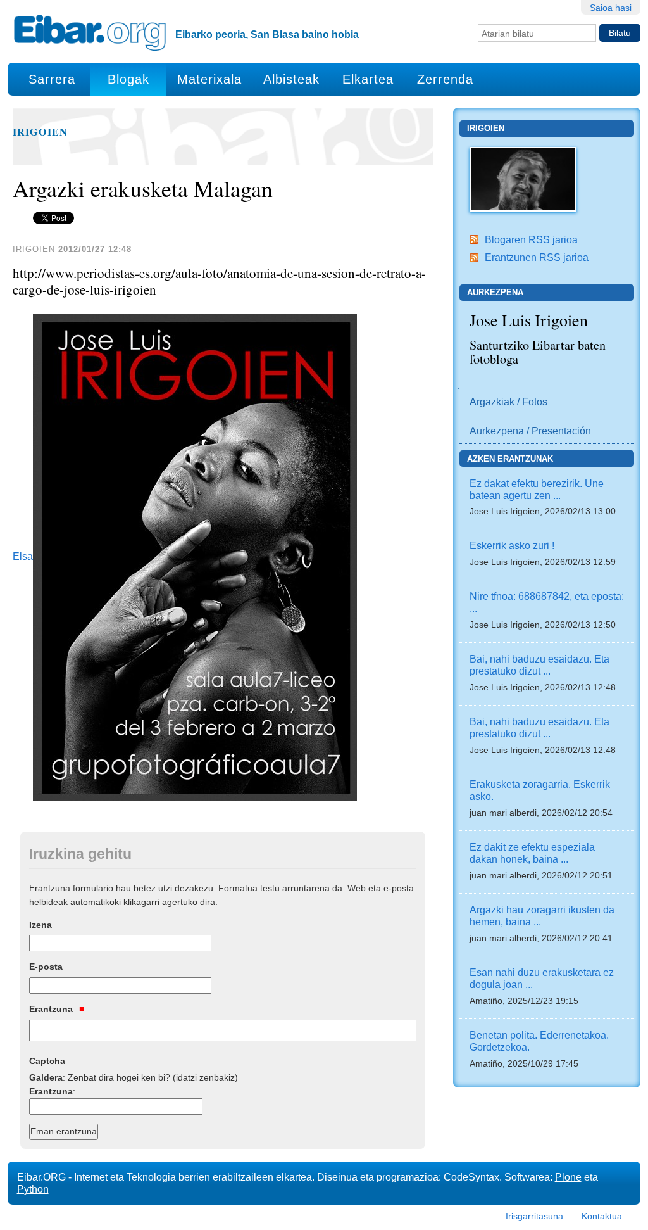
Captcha (47, 1061)
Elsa (23, 556)
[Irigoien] (523, 178)
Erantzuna (52, 1009)
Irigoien (40, 131)
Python (33, 1189)
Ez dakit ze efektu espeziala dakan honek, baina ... (532, 853)
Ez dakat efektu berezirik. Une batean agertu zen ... (537, 489)
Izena (40, 925)
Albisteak (291, 79)
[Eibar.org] (90, 32)
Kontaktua (602, 1216)
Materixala (209, 79)
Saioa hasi (611, 8)
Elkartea (368, 79)
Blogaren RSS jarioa (531, 239)
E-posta (46, 966)
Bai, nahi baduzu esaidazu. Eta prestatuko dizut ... (539, 664)
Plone (568, 1176)
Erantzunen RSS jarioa (537, 257)
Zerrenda (445, 79)
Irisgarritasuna (534, 1216)
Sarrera (51, 79)
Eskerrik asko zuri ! (512, 545)
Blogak (128, 79)
